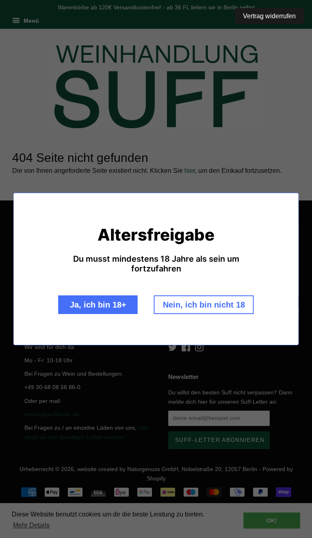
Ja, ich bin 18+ (98, 304)
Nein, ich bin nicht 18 (204, 304)
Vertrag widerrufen (269, 16)
